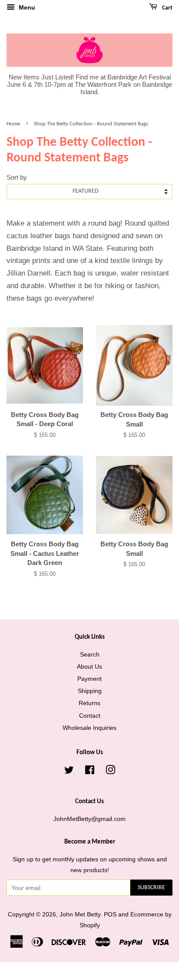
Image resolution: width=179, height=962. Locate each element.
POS (110, 914)
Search (89, 654)
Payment (89, 678)
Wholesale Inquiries (89, 727)
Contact (89, 715)
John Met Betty (80, 914)
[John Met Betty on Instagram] (110, 771)
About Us (89, 666)
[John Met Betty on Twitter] (69, 771)
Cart (166, 8)
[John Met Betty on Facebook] (90, 771)
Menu (26, 7)
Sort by (17, 177)
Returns (89, 702)
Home (13, 124)
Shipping (90, 690)
